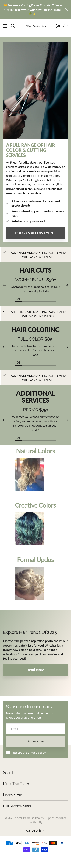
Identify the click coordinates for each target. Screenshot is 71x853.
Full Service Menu (17, 806)
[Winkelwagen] (65, 26)
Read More (35, 670)
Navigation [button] (5, 26)
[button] (4, 285)
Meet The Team (16, 783)
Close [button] (66, 9)
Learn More (12, 795)
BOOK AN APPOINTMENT (35, 233)
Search (8, 772)
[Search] (13, 26)
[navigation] (25, 298)
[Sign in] (58, 26)
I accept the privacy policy (29, 752)
